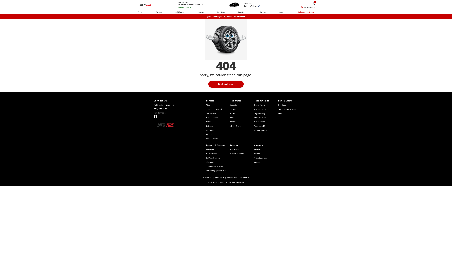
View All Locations (237, 154)
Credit (281, 12)
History (257, 154)
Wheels (159, 12)
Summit (233, 109)
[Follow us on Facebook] (155, 116)
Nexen (232, 113)
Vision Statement (260, 158)
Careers (263, 12)
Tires (140, 12)
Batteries (209, 126)
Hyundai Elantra (260, 109)
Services (201, 12)
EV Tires (209, 134)
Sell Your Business (213, 158)
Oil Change (179, 12)
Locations (242, 12)
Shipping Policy (232, 177)
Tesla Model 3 (259, 126)
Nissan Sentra (259, 122)
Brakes (209, 122)
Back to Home (226, 84)
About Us (257, 149)
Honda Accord (259, 105)
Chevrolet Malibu (260, 117)
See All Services (212, 138)
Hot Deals (221, 12)
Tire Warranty (244, 177)
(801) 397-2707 (309, 7)
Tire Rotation (211, 113)
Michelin (233, 122)
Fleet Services (211, 154)
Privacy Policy (207, 177)
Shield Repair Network (214, 166)
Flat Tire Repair (212, 117)
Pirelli (232, 117)
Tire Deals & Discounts (287, 109)
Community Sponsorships (216, 170)
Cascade (233, 105)
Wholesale (210, 149)
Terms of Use (219, 177)
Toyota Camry (259, 113)
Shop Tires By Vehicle (214, 109)
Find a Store (234, 149)
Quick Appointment (306, 12)
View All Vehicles (260, 130)
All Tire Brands (235, 126)
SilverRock (210, 162)
